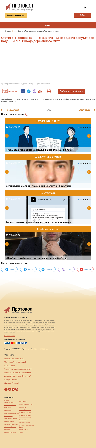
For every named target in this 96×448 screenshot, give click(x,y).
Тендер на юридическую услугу (18, 369)
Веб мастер (7, 410)
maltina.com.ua (23, 429)
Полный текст (9, 336)
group (30, 269)
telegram (50, 269)
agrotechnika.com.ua (10, 418)
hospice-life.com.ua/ (25, 410)
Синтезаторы (8, 416)
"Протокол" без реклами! (15, 362)
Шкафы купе (22, 420)
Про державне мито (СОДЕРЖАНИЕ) (17, 83)
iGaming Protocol (11, 383)
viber (69, 269)
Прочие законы (43, 83)
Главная (8, 31)
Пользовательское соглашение (17, 372)
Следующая (84, 109)
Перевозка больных (25, 412)
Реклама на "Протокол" (14, 358)
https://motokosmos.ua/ (11, 413)
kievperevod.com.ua (10, 432)
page (12, 269)
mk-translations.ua (10, 427)
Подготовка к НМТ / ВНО (26, 404)
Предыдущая (12, 109)
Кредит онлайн (11, 379)
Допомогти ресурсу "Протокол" (17, 376)
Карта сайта (9, 365)
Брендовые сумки (24, 422)
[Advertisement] (48, 64)
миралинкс (7, 407)
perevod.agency (9, 421)
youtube (87, 269)
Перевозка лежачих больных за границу (25, 416)
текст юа (7, 429)
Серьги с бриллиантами (8, 401)
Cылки (21, 432)
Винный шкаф (23, 401)
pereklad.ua (22, 407)
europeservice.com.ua (11, 424)
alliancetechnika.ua (10, 405)
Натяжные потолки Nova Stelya (26, 426)
